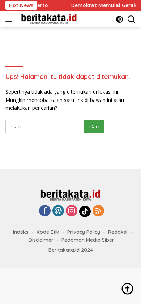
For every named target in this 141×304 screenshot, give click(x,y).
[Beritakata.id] (48, 19)
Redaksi (117, 232)
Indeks (21, 232)
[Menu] (10, 19)
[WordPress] (58, 211)
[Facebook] (45, 211)
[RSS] (98, 211)
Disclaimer (41, 240)
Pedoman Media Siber (87, 240)
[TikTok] (85, 211)
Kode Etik (48, 232)
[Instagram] (71, 211)
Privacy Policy (83, 232)
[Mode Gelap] (119, 19)
